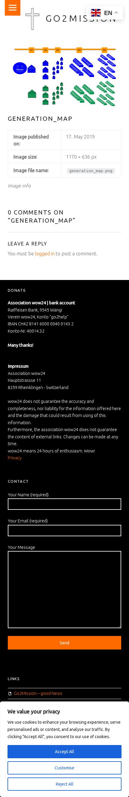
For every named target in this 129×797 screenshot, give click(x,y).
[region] (64, 749)
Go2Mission (82, 18)
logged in (45, 253)
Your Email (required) (28, 521)
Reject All (65, 784)
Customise (64, 767)
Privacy (15, 457)
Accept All (64, 751)
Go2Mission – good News (38, 693)
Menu (12, 8)
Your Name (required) (28, 494)
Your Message (21, 547)
